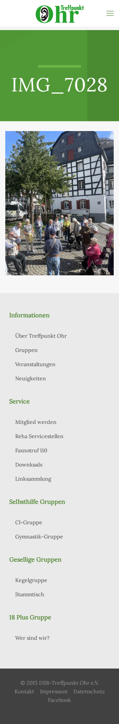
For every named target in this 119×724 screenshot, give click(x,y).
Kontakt (24, 691)
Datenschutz (89, 691)
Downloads (28, 464)
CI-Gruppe (28, 522)
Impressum (53, 691)
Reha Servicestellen (39, 436)
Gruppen (26, 350)
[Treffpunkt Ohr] (59, 13)
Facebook (59, 700)
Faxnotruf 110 (31, 450)
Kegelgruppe (31, 580)
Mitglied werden (36, 422)
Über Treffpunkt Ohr (41, 335)
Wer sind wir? (32, 638)
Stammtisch (29, 594)
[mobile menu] (110, 13)
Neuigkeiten (30, 378)
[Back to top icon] (104, 709)
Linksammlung (33, 478)
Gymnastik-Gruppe (39, 536)
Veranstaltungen (35, 364)
